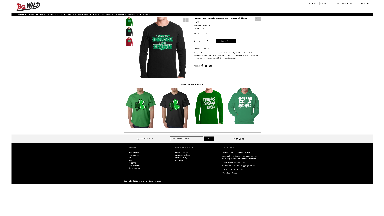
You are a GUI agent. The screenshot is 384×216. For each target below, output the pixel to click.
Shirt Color (198, 34)
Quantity (197, 41)
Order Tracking (181, 153)
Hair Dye (144, 15)
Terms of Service (135, 165)
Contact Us (179, 160)
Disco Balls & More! (87, 15)
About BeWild (134, 153)
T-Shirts (20, 15)
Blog (130, 160)
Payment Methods (182, 155)
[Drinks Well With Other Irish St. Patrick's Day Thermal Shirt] (209, 124)
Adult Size (197, 29)
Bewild (141, 181)
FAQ (130, 158)
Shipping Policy (135, 163)
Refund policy (134, 168)
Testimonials (134, 155)
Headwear (69, 15)
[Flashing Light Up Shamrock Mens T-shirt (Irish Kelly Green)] (140, 127)
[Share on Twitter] (206, 66)
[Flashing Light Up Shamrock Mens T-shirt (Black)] (175, 127)
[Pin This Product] (210, 66)
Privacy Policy (181, 158)
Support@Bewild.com (237, 162)
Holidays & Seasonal (126, 15)
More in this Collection (192, 84)
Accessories (54, 15)
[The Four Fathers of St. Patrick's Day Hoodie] (243, 124)
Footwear (106, 15)
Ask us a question (202, 48)
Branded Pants (36, 15)
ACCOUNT (341, 4)
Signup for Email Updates (145, 139)
